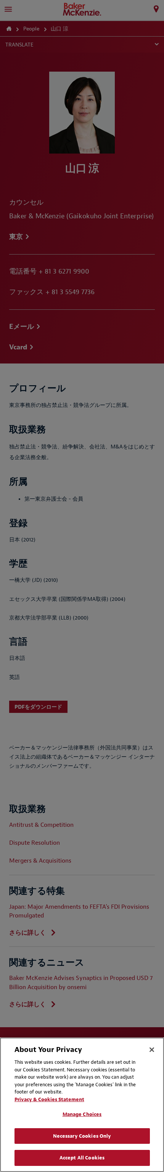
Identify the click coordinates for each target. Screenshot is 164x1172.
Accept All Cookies (82, 1157)
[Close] (151, 1049)
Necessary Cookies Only (82, 1136)
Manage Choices (82, 1114)
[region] (82, 1105)
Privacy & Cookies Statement (49, 1099)
